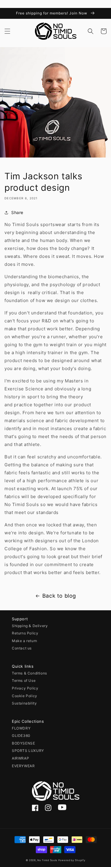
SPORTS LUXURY (28, 750)
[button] (7, 31)
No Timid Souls (47, 860)
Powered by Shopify (72, 860)
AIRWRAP (20, 758)
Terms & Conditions (29, 673)
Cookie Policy (24, 696)
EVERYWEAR (23, 766)
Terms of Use (24, 680)
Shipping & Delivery (30, 626)
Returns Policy (25, 633)
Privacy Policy (25, 688)
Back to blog (59, 596)
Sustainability (24, 703)
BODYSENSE (23, 743)
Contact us (22, 648)
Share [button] (17, 212)
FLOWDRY (21, 728)
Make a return (24, 641)
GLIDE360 (21, 735)
